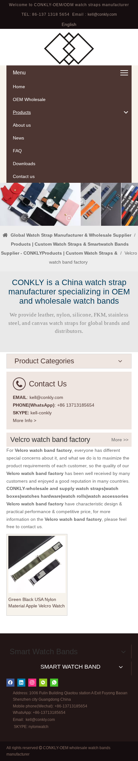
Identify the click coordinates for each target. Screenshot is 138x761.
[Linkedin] (21, 683)
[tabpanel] (69, 204)
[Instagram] (32, 683)
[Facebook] (10, 683)
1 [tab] (69, 218)
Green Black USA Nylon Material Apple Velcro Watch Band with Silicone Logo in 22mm (36, 603)
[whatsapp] (54, 683)
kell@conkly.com (102, 14)
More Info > (24, 420)
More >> (119, 439)
